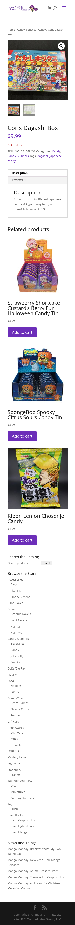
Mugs (14, 739)
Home (11, 29)
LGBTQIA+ (14, 751)
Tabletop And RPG (20, 781)
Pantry (15, 692)
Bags (14, 584)
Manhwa (16, 632)
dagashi (42, 156)
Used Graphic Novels (25, 820)
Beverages (17, 644)
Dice (13, 785)
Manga (15, 626)
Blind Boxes (15, 603)
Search (47, 563)
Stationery (14, 770)
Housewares (16, 728)
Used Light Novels (23, 826)
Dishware (17, 732)
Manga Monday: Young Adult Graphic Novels (38, 877)
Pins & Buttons (20, 597)
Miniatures (18, 792)
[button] (61, 46)
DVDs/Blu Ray (17, 668)
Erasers (16, 775)
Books (11, 609)
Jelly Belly (17, 656)
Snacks (15, 662)
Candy (42, 29)
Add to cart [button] (22, 332)
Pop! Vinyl (14, 763)
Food (11, 681)
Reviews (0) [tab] (19, 180)
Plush (14, 809)
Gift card (13, 721)
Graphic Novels (21, 614)
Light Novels (19, 620)
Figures (12, 675)
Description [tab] (20, 173)
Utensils (16, 745)
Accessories (15, 579)
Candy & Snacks (26, 29)
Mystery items (17, 757)
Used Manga (19, 832)
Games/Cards (17, 698)
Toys (11, 804)
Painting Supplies (22, 798)
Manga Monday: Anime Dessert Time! (33, 871)
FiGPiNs (16, 590)
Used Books (15, 815)
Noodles (16, 686)
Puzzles (16, 715)
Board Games (20, 703)
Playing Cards (20, 709)
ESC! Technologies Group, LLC (40, 919)
